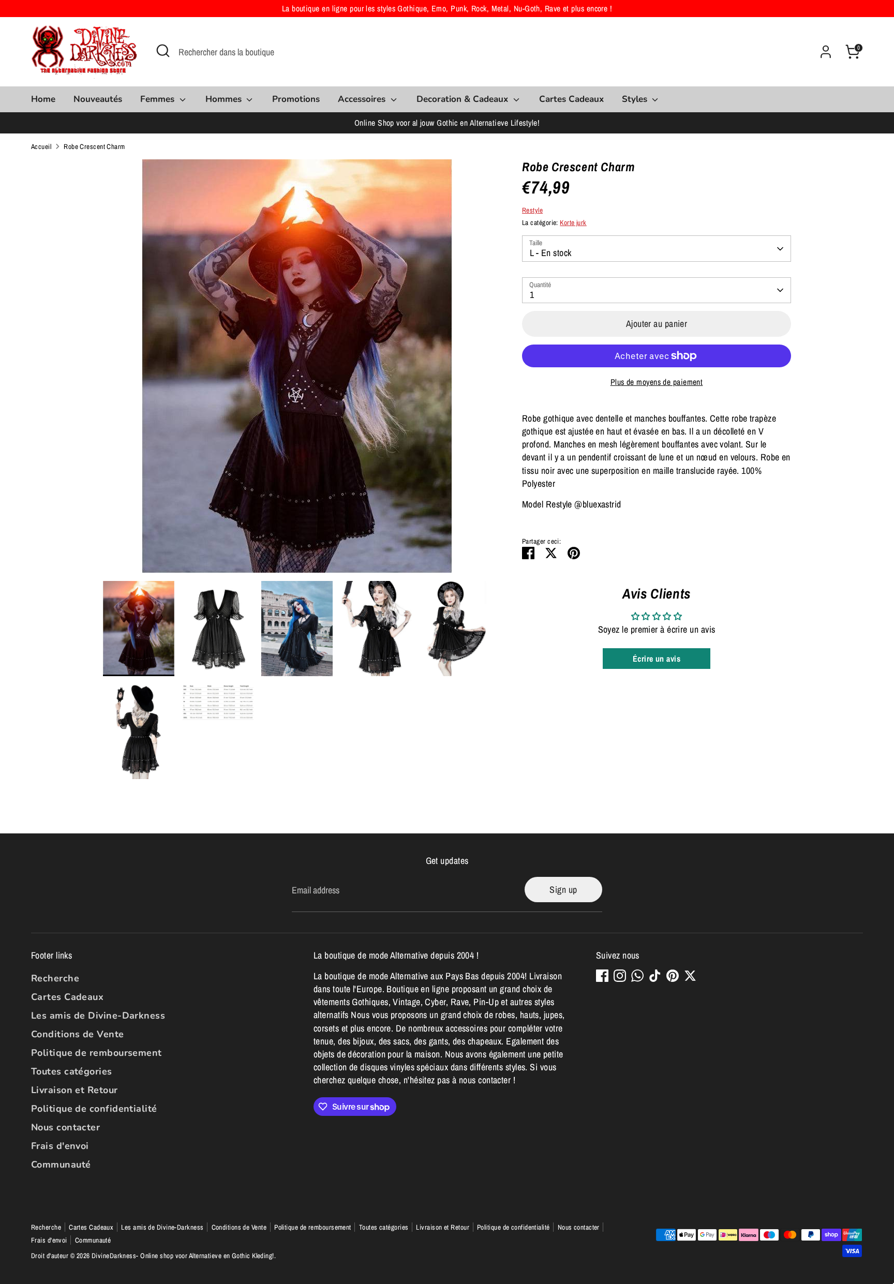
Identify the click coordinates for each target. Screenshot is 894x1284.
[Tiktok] (655, 975)
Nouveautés (97, 99)
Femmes (158, 99)
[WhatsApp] (637, 975)
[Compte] (825, 51)
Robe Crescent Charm (94, 146)
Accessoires (363, 99)
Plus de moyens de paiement (656, 382)
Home (43, 99)
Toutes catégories (71, 1071)
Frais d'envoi (60, 1146)
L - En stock (550, 252)
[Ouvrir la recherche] (163, 50)
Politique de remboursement (96, 1053)
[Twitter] (690, 975)
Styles (636, 99)
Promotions (296, 99)
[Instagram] (620, 975)
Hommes (224, 99)
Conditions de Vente (77, 1034)
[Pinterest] (672, 975)
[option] (297, 370)
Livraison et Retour (74, 1090)
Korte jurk (573, 222)
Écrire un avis (656, 658)
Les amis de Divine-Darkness (98, 1015)
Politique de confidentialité (94, 1108)
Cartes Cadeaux (571, 99)
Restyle (532, 210)
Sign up (563, 889)
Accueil (41, 146)
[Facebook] (602, 975)
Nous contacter (65, 1127)
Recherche (55, 978)
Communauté (61, 1164)
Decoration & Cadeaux (463, 99)
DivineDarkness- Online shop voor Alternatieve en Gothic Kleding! (183, 1255)
